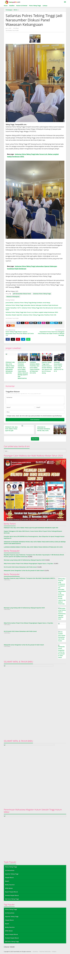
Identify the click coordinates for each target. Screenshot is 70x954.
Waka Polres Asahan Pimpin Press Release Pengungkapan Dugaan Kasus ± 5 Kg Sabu (28, 563)
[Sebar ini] (8, 339)
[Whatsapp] (28, 339)
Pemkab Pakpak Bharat (12, 895)
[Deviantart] (60, 323)
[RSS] (13, 325)
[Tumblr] (31, 323)
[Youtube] (8, 325)
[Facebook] (18, 323)
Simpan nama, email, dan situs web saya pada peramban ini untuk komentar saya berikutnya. (34, 416)
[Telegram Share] (23, 339)
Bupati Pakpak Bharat (11, 892)
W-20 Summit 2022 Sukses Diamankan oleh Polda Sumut (20, 567)
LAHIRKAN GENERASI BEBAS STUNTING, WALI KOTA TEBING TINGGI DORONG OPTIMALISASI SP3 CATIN (35, 367)
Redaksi (54, 951)
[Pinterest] (27, 323)
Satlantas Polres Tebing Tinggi (42, 293)
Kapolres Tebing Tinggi (11, 874)
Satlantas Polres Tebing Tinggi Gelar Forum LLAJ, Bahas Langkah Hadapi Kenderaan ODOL (32, 312)
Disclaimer (35, 951)
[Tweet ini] (13, 339)
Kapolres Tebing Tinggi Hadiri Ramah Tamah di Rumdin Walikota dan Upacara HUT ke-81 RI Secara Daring (47, 367)
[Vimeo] (52, 323)
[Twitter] (23, 323)
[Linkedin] (56, 323)
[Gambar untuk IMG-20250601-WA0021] (35, 38)
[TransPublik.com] (12, 2)
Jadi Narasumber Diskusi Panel (22, 293)
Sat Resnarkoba (9, 870)
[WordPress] (39, 323)
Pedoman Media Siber (45, 951)
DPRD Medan (9, 888)
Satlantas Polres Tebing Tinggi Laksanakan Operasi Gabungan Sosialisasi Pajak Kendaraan (32, 305)
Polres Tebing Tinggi (11, 867)
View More (35, 439)
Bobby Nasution (10, 884)
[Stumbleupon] (35, 323)
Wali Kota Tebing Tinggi (12, 899)
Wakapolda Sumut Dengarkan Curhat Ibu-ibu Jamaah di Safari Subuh (24, 570)
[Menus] (65, 2)
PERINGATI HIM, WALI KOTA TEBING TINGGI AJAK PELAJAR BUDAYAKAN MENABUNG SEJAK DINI (10, 367)
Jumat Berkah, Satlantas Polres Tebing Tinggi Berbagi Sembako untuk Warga (28, 302)
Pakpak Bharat (9, 877)
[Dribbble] (48, 323)
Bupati (7, 881)
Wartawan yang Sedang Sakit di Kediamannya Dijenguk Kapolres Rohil (24, 560)
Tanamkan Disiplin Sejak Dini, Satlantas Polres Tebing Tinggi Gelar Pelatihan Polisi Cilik (31, 315)
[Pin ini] (18, 339)
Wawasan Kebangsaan (12, 296)
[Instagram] (43, 323)
